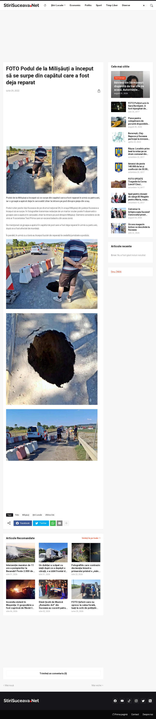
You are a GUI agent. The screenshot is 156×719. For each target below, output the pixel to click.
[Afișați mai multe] (66, 523)
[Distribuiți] (97, 90)
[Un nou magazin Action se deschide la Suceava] (118, 228)
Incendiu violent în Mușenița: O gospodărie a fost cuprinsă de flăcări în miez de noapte (20, 605)
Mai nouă (9, 685)
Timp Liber (112, 5)
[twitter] (143, 701)
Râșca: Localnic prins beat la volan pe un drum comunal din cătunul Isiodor (139, 151)
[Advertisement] (78, 36)
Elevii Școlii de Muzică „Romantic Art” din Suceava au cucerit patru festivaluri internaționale (52, 605)
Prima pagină (121, 714)
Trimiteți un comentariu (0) (53, 673)
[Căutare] (150, 5)
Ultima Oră (49, 515)
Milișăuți (25, 515)
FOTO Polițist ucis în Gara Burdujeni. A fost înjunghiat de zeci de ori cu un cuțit (139, 106)
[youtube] (122, 701)
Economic (75, 5)
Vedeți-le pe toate (90, 538)
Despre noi (148, 714)
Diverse (126, 5)
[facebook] (115, 701)
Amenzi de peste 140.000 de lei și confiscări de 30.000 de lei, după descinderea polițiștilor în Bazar (138, 166)
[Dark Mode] (144, 5)
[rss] (150, 701)
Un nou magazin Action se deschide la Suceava (139, 227)
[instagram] (136, 701)
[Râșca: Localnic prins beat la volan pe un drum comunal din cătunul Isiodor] (118, 152)
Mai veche (96, 685)
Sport (99, 5)
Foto (17, 515)
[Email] (59, 523)
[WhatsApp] (53, 523)
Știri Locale (57, 5)
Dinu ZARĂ (116, 272)
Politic (88, 5)
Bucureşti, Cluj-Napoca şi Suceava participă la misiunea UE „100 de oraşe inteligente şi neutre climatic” (138, 136)
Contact (135, 714)
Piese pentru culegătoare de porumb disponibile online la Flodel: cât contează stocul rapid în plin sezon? (138, 121)
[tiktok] (129, 701)
